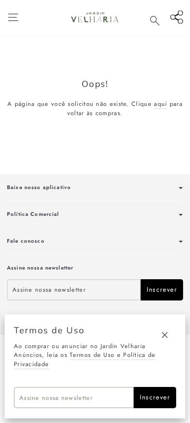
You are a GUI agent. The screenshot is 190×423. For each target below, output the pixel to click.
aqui (160, 103)
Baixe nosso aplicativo (39, 187)
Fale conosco (26, 241)
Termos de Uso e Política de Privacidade (85, 359)
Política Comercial (33, 214)
